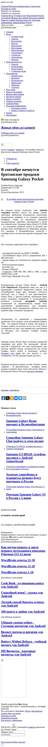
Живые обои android (20, 18)
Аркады (14, 39)
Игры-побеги (17, 69)
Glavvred (18, 185)
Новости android (8, 20)
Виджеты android (36, 18)
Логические (16, 46)
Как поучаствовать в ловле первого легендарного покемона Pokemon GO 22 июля (23, 551)
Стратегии (15, 55)
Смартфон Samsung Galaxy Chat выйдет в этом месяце (25, 439)
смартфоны (14, 390)
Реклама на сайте (8, 9)
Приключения (17, 50)
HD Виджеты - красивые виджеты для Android (18, 652)
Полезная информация (16, 106)
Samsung (4, 390)
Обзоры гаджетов (14, 101)
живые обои (6, 713)
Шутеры (15, 60)
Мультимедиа (17, 80)
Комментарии (24, 6)
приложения (36, 711)
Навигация (16, 83)
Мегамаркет (11, 115)
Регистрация (6, 742)
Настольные (16, 48)
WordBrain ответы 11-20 (18, 566)
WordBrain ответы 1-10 (17, 572)
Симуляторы (16, 57)
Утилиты (15, 87)
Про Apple (10, 90)
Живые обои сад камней (18, 127)
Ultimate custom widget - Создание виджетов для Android (23, 624)
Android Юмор (19, 22)
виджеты (16, 713)
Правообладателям (9, 718)
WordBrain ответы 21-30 (18, 560)
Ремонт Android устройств (22, 110)
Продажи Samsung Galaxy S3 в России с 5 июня (25, 496)
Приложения (32, 16)
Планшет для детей (10, 353)
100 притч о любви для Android (22, 611)
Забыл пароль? (19, 742)
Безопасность (17, 76)
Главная (4, 6)
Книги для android (14, 92)
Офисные (15, 85)
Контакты (12, 6)
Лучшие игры (20, 16)
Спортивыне (16, 53)
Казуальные (16, 41)
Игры (10, 16)
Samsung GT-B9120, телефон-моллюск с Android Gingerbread (26, 458)
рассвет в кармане (35, 371)
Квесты (14, 43)
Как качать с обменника (11, 720)
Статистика (35, 6)
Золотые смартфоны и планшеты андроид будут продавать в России (23, 478)
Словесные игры (18, 71)
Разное (29, 22)
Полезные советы (19, 108)
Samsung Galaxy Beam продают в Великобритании (25, 422)
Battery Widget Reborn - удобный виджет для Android (23, 643)
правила (31, 727)
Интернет (15, 78)
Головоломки (17, 66)
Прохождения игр (23, 20)
